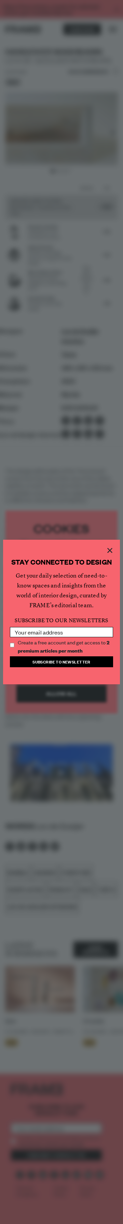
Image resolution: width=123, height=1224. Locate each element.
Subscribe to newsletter (61, 661)
